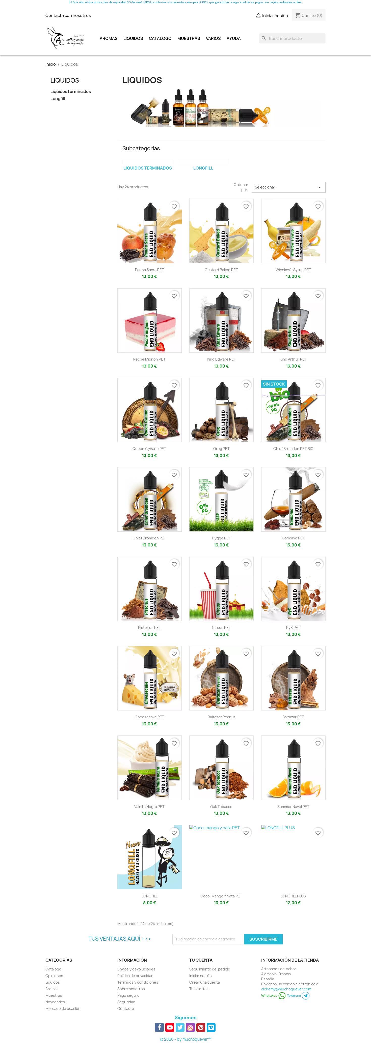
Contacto (125, 1008)
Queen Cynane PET (149, 448)
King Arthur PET (293, 359)
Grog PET (221, 448)
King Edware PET (221, 359)
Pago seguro (128, 995)
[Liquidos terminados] (147, 161)
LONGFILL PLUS (293, 896)
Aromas (109, 38)
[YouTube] (169, 1027)
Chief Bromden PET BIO (293, 448)
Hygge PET (221, 538)
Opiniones (54, 975)
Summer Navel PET (293, 806)
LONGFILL (149, 896)
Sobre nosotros (131, 988)
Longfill (57, 98)
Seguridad (126, 1002)
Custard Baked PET (221, 269)
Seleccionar (289, 187)
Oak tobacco (221, 806)
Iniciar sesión (200, 975)
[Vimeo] (211, 1027)
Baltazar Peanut (221, 717)
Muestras (188, 38)
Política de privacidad (135, 975)
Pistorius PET (149, 627)
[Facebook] (159, 1027)
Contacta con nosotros (68, 15)
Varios (213, 38)
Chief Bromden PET (149, 538)
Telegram (294, 996)
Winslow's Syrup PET (293, 269)
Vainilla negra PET (149, 806)
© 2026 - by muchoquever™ (185, 1039)
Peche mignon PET (149, 359)
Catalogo (160, 38)
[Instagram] (190, 1027)
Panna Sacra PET (149, 269)
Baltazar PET (293, 717)
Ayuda (234, 38)
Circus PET (221, 627)
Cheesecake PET (149, 717)
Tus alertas (198, 988)
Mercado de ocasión (63, 1008)
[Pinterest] (200, 1027)
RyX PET (293, 627)
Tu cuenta (201, 960)
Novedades (55, 1002)
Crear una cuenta (204, 982)
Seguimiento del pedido (209, 969)
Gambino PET (293, 538)
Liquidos (133, 38)
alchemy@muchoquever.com (286, 989)
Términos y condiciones (137, 982)
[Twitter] (180, 1027)
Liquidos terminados (70, 91)
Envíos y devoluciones (136, 969)
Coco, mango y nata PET (221, 896)
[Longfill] (203, 161)
